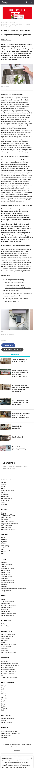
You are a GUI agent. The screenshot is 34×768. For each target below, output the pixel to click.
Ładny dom (6, 744)
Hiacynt (3, 686)
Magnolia (4, 587)
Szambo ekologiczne (8, 529)
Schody (3, 484)
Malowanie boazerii (7, 521)
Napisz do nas (6, 735)
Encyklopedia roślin (7, 580)
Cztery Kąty (5, 626)
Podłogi (3, 513)
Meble (3, 599)
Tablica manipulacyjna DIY (9, 677)
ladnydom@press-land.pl (9, 731)
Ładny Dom (5, 624)
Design (13, 747)
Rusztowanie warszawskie (9, 523)
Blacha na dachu (6, 527)
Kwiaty (3, 710)
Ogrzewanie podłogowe (9, 644)
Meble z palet (5, 572)
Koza (3, 642)
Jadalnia (4, 548)
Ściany (3, 502)
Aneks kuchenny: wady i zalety (14, 285)
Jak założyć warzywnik (8, 671)
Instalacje (4, 504)
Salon (3, 538)
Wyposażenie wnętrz (8, 601)
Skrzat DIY (4, 661)
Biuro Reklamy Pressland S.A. (10, 733)
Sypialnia (4, 542)
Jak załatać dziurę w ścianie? (10, 665)
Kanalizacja (4, 650)
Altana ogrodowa (6, 564)
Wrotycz (4, 585)
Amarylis (4, 696)
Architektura (19, 747)
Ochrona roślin (5, 570)
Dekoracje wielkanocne (8, 613)
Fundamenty (5, 500)
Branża (3, 720)
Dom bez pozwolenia (8, 634)
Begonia (4, 688)
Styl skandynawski (7, 554)
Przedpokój (5, 546)
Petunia (3, 706)
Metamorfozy (5, 550)
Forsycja (4, 700)
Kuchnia (3, 544)
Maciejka (4, 698)
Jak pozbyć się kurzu (8, 669)
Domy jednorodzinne (7, 718)
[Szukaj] (26, 2)
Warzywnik (4, 578)
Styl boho (4, 552)
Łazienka (4, 540)
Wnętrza (28, 744)
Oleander (4, 694)
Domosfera (4, 22)
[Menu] (31, 2)
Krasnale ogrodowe (7, 582)
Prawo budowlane (7, 636)
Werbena (4, 708)
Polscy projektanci (7, 607)
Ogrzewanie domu (7, 498)
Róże (3, 690)
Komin (3, 486)
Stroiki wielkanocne (7, 615)
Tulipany (4, 692)
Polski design (5, 611)
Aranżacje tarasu (6, 576)
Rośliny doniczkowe (7, 568)
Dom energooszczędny (8, 652)
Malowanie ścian (6, 517)
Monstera (4, 562)
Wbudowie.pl (5, 638)
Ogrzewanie (5, 640)
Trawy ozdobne (6, 591)
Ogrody (23, 744)
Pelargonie (4, 702)
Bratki (3, 704)
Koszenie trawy (6, 574)
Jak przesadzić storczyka (9, 663)
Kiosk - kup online (17, 10)
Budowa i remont (15, 744)
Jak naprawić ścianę (7, 673)
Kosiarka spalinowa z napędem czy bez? (14, 589)
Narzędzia (4, 519)
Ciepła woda (5, 496)
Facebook (17, 750)
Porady (3, 482)
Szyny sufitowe (6, 646)
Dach (3, 492)
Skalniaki (4, 566)
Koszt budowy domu (7, 490)
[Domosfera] (6, 2)
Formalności (5, 494)
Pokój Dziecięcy (6, 603)
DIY (2, 675)
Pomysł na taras (6, 722)
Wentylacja (4, 648)
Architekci (4, 609)
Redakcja (4, 737)
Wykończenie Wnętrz (8, 515)
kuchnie (12, 22)
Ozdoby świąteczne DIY (9, 605)
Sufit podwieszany (7, 525)
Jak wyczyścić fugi (7, 667)
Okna (3, 488)
